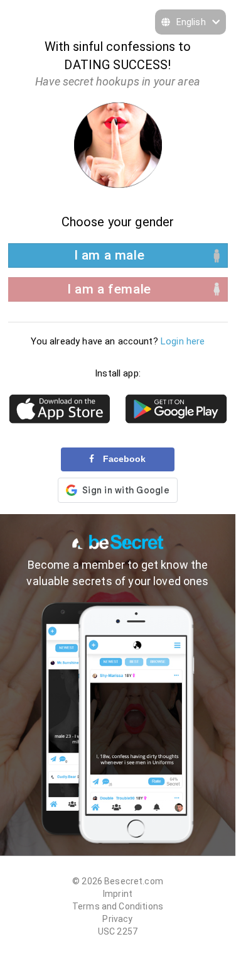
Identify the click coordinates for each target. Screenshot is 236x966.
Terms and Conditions (117, 906)
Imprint (117, 894)
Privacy (117, 919)
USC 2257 (117, 931)
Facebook (123, 459)
